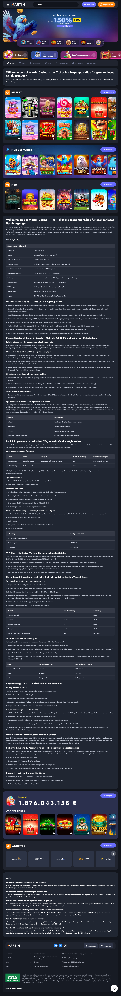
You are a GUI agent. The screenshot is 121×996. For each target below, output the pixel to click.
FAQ (18, 962)
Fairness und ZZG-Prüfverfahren (74, 962)
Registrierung (108, 4)
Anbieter (93, 63)
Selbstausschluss (46, 954)
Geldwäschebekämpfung (74, 966)
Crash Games (63, 63)
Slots (23, 63)
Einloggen (90, 4)
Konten (46, 962)
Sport (49, 63)
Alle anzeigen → (108, 92)
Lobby (12, 63)
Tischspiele (79, 63)
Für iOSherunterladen (92, 945)
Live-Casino (36, 63)
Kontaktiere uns (18, 958)
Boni (18, 966)
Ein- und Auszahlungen (46, 966)
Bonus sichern (64, 26)
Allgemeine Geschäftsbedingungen (74, 954)
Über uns (18, 954)
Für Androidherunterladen (107, 945)
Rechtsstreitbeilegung (74, 958)
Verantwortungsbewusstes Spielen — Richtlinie (46, 958)
